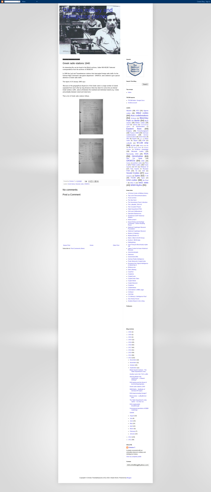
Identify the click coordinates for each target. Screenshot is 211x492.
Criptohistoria (132, 287)
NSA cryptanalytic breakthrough (135, 405)
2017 (130, 347)
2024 (130, 337)
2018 (130, 345)
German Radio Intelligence (136, 259)
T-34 (146, 176)
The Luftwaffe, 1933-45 (135, 204)
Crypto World (132, 281)
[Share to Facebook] (96, 181)
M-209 (133, 145)
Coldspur (131, 292)
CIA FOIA (130, 294)
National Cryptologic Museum (137, 231)
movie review (137, 147)
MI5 (147, 145)
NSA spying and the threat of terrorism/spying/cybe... (138, 383)
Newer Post (66, 245)
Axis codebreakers (139, 115)
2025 (130, 334)
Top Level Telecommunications (137, 195)
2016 (130, 350)
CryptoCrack (132, 276)
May (131, 423)
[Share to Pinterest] (98, 181)
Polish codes (135, 165)
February (133, 431)
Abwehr (129, 110)
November (133, 362)
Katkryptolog (132, 242)
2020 (130, 339)
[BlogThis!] (91, 181)
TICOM (133, 178)
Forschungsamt (142, 131)
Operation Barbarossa (134, 213)
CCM (127, 124)
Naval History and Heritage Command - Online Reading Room (136, 223)
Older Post (116, 245)
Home (91, 245)
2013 (130, 358)
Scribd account (132, 103)
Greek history (71, 184)
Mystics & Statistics (133, 233)
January (132, 434)
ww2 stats (143, 182)
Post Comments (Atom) (78, 248)
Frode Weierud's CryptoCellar (137, 261)
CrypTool (130, 272)
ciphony (135, 124)
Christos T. (132, 447)
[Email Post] (85, 181)
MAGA (142, 145)
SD (136, 171)
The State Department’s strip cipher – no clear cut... (138, 400)
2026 (130, 332)
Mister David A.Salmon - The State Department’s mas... (138, 370)
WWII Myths (136, 185)
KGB (143, 140)
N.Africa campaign (141, 149)
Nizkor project (132, 219)
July (131, 418)
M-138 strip (142, 143)
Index (129, 92)
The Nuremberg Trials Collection (137, 202)
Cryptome (131, 274)
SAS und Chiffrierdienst (135, 211)
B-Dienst (133, 118)
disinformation (140, 126)
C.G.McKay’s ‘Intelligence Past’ (137, 296)
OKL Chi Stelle (134, 158)
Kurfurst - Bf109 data (134, 240)
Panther (128, 163)
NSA (146, 154)
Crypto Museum (132, 283)
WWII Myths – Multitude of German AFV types (137, 390)
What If (132, 183)
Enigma (129, 131)
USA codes (131, 180)
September (133, 368)
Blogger (129, 478)
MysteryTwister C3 (133, 235)
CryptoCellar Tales (133, 278)
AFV (137, 110)
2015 (130, 352)
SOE (143, 171)
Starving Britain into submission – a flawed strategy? (137, 378)
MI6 (130, 147)
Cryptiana (131, 285)
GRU (127, 138)
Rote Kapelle (134, 169)
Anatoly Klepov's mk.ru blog (136, 301)
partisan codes (137, 163)
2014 (130, 355)
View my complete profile (133, 456)
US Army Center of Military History (138, 193)
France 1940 (134, 133)
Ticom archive (132, 198)
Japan (135, 140)
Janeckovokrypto (133, 252)
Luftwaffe (129, 143)
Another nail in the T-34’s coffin (139, 374)
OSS (142, 161)
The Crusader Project (134, 207)
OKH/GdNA (137, 156)
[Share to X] (93, 181)
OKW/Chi (86, 184)
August (132, 416)
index (141, 138)
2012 (130, 437)
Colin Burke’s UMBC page (136, 290)
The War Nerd (132, 200)
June (131, 421)
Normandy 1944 (132, 154)
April (131, 426)
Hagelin (134, 138)
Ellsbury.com (132, 267)
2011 (130, 439)
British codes (140, 123)
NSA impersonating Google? (138, 393)
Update (132, 412)
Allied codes (142, 113)
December (133, 360)
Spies (137, 175)
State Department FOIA (135, 209)
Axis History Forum (133, 299)
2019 (130, 342)
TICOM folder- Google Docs (136, 100)
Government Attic (133, 257)
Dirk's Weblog (132, 269)
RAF (136, 167)
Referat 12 (144, 167)
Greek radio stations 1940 (137, 386)
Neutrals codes (80, 184)
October (132, 365)
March (132, 428)
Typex (143, 178)
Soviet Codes (132, 173)
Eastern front (133, 129)
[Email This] (89, 181)
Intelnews (131, 254)
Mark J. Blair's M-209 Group (136, 238)
